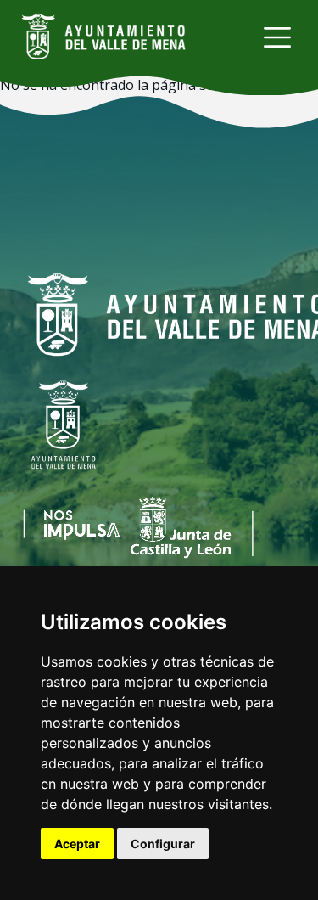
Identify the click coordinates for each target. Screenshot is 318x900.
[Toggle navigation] (277, 37)
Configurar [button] (163, 843)
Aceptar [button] (77, 843)
